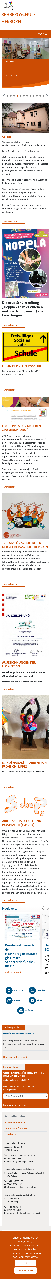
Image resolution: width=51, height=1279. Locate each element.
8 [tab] (30, 96)
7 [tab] (27, 96)
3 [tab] (14, 96)
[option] (21, 944)
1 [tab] (7, 96)
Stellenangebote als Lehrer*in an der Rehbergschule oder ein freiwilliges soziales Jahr (24, 1044)
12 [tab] (43, 96)
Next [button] (47, 96)
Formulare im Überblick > (15, 1105)
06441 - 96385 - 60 (14, 1181)
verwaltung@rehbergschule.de (19, 1161)
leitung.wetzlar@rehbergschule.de (21, 1187)
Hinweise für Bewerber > (15, 1056)
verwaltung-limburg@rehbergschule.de (23, 1213)
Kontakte (8, 1134)
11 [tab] (40, 96)
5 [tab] (20, 96)
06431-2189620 (13, 1207)
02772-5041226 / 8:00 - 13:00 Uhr (21, 1155)
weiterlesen (9, 221)
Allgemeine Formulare (15, 1122)
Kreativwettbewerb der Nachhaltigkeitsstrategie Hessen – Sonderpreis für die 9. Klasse (21, 955)
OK (25, 1263)
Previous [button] (4, 96)
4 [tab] (17, 96)
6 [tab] (24, 96)
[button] (41, 34)
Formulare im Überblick (15, 1128)
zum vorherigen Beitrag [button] (43, 908)
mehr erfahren (12, 971)
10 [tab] (37, 96)
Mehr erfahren (25, 1270)
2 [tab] (11, 96)
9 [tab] (33, 96)
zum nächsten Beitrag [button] (47, 908)
